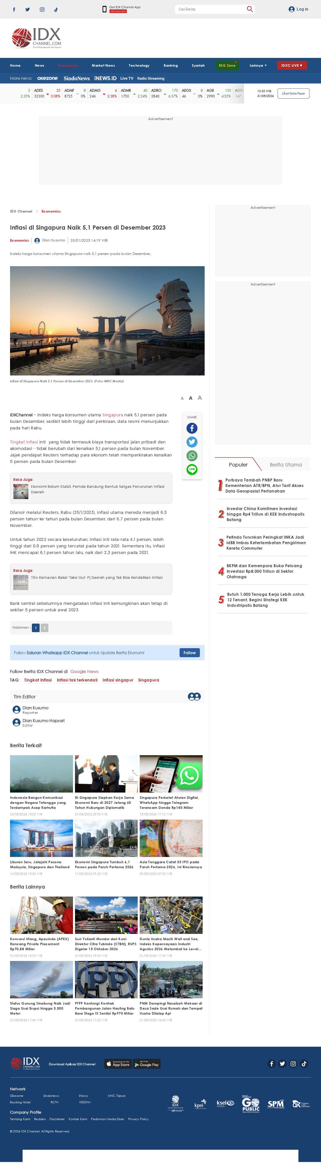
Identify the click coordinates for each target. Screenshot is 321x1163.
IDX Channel (21, 211)
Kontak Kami (78, 1119)
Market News (103, 65)
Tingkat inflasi (24, 442)
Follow (190, 652)
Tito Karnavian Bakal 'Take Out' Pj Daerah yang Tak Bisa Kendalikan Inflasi (97, 577)
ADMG (82, 90)
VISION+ (85, 1102)
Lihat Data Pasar (293, 93)
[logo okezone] (47, 78)
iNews (83, 1096)
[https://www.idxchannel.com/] (35, 38)
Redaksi (39, 1119)
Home (15, 65)
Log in (302, 9)
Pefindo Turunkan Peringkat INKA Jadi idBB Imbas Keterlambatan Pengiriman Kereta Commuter (266, 543)
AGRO (227, 90)
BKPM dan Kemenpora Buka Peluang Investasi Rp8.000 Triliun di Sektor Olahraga (264, 571)
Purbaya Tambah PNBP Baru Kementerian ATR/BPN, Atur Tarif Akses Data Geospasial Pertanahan (264, 485)
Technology (139, 65)
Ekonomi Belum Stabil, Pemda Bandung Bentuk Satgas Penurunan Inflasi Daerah (98, 489)
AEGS (173, 90)
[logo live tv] (127, 78)
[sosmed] (192, 428)
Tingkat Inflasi (38, 680)
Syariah (198, 65)
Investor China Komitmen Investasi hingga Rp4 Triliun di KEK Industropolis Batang (266, 514)
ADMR (113, 90)
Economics (68, 65)
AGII (197, 90)
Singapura (112, 415)
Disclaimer (57, 1119)
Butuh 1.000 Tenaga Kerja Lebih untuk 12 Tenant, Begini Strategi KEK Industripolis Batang (265, 600)
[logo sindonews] (76, 78)
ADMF (56, 90)
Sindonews (51, 1096)
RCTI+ (55, 1102)
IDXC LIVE (290, 65)
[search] (250, 9)
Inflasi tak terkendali (77, 680)
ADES (25, 90)
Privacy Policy (138, 1119)
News (39, 65)
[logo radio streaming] (150, 78)
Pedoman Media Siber (107, 1119)
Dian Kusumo (53, 240)
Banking (171, 65)
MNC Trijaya (116, 1096)
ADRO (143, 90)
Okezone (16, 1096)
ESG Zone (227, 65)
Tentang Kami (20, 1119)
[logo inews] (105, 78)
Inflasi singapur (118, 680)
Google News (84, 671)
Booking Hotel (20, 1102)
